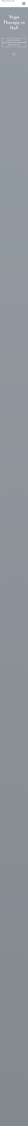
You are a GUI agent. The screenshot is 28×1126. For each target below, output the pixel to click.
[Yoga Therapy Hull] (8, 3)
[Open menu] (23, 3)
